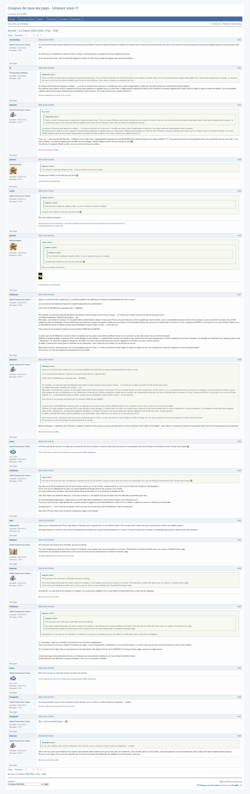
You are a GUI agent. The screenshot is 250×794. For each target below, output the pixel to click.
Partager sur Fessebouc (210, 785)
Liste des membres (27, 19)
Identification (76, 19)
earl (11, 520)
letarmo (13, 105)
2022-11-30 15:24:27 (46, 697)
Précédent (19, 35)
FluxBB (235, 785)
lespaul (13, 540)
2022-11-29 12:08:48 (46, 68)
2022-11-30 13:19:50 (46, 520)
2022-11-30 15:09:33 (46, 668)
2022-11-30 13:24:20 (46, 540)
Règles (40, 19)
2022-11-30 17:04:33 (46, 716)
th (10, 68)
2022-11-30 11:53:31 (46, 471)
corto (12, 191)
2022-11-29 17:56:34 (46, 191)
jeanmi (12, 160)
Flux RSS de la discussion (232, 782)
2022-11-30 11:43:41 (46, 441)
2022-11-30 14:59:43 (46, 607)
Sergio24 (13, 697)
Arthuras (13, 294)
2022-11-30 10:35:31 (46, 360)
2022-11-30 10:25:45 (46, 295)
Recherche (53, 19)
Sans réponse (237, 24)
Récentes (226, 24)
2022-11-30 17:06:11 (46, 736)
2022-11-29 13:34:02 (46, 160)
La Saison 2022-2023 (31, 30)
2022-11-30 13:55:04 (46, 568)
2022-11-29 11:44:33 (46, 40)
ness (11, 441)
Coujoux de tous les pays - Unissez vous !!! (43, 8)
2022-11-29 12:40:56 (46, 105)
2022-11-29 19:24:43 (46, 236)
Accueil (11, 19)
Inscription (64, 19)
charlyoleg (14, 40)
